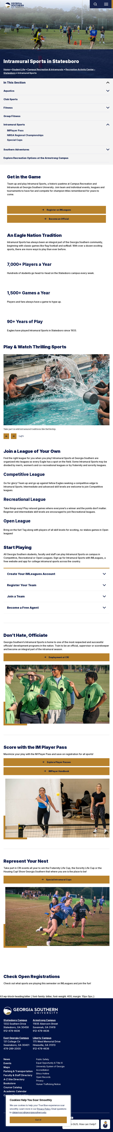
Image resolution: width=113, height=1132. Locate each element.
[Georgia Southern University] (14, 5)
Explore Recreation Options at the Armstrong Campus (36, 157)
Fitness (8, 107)
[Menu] (107, 4)
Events (7, 1063)
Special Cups (14, 139)
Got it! (38, 1120)
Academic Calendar (15, 1091)
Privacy (39, 1080)
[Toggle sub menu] (107, 91)
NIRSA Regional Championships (25, 135)
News (7, 1059)
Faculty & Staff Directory (18, 1075)
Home (7, 69)
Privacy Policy (43, 1109)
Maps (7, 1067)
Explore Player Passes (59, 762)
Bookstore (10, 1083)
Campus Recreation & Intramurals (45, 69)
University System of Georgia (50, 1066)
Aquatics (9, 90)
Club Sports (11, 99)
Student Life (18, 69)
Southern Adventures (16, 149)
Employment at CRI (59, 657)
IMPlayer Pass (15, 130)
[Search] (95, 4)
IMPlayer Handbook (59, 771)
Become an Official (59, 219)
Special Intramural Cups (59, 879)
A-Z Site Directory (14, 1079)
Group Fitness (12, 116)
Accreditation (42, 1070)
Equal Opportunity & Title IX (49, 1063)
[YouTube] (71, 1118)
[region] (38, 1110)
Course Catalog (13, 1087)
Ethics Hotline (42, 1073)
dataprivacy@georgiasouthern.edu (29, 1112)
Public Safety (42, 1059)
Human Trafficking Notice (48, 1084)
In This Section (15, 82)
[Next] (13, 436)
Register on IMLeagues (59, 210)
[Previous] (6, 436)
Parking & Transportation (18, 1071)
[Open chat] (105, 1124)
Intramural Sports (14, 124)
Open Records (43, 1077)
